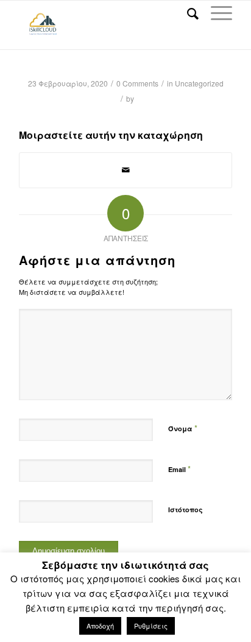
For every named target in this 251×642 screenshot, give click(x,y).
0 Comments (137, 83)
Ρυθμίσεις (151, 625)
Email (179, 468)
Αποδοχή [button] (100, 625)
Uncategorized (199, 83)
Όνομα (182, 428)
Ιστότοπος (185, 509)
